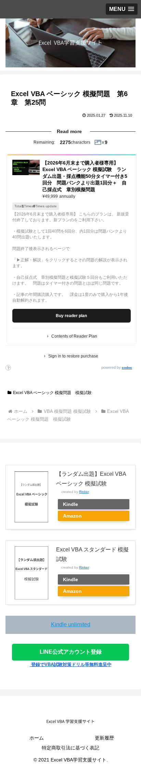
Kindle (70, 504)
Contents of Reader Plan (74, 336)
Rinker (84, 492)
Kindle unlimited (70, 624)
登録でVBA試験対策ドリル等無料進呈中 (71, 664)
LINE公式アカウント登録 (71, 652)
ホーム (36, 738)
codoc (127, 367)
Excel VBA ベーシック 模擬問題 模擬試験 (52, 392)
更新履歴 (104, 738)
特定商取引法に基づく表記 (70, 748)
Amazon (72, 516)
